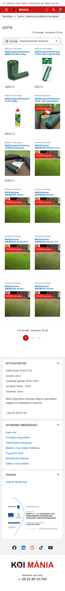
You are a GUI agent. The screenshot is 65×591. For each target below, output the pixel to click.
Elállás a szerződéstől (17, 463)
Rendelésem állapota (17, 458)
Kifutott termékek (43, 95)
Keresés (46, 10)
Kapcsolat (11, 432)
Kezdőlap (7, 16)
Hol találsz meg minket (18, 437)
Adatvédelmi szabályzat (19, 442)
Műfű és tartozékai (13, 48)
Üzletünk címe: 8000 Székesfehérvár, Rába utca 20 (32, 3)
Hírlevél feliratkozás (16, 482)
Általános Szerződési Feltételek (23, 447)
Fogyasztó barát (14, 453)
